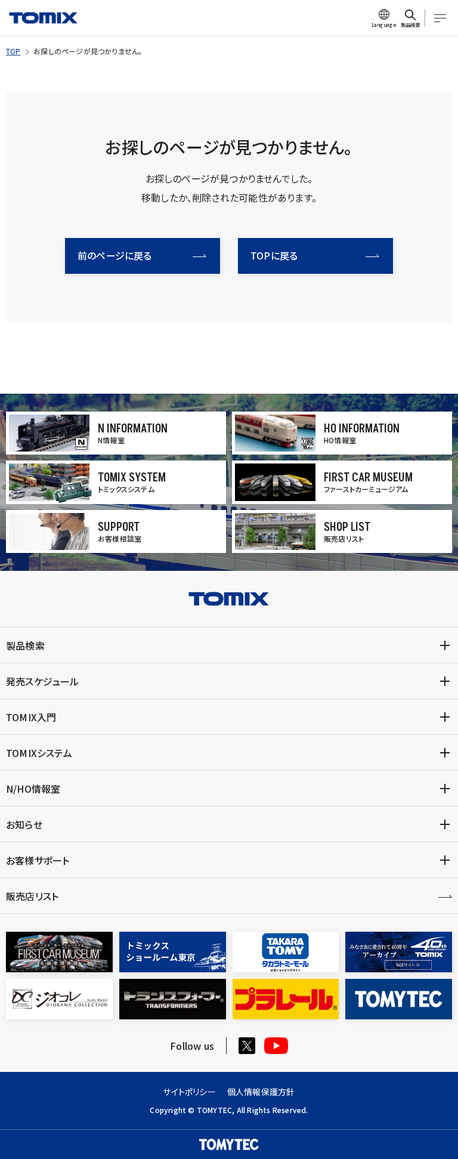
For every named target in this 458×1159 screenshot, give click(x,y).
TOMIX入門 (31, 717)
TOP (13, 51)
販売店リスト (32, 896)
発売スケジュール (42, 681)
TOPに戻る (274, 255)
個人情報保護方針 (261, 1092)
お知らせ (24, 824)
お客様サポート (37, 860)
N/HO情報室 (33, 788)
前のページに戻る (115, 255)
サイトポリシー (189, 1092)
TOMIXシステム (39, 753)
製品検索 (25, 645)
